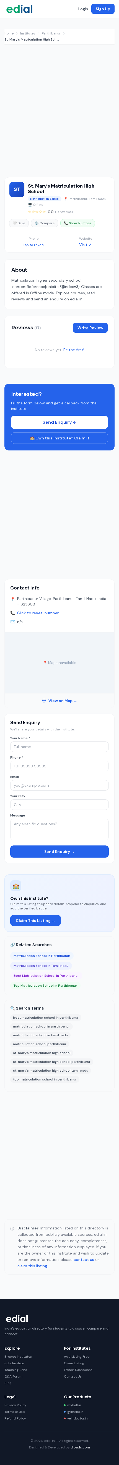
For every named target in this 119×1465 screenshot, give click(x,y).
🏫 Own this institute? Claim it (59, 438)
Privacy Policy (15, 1405)
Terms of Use (14, 1412)
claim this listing (32, 1265)
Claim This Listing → (35, 920)
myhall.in (74, 1405)
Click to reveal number (38, 612)
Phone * (16, 757)
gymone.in (75, 1412)
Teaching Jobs (15, 1370)
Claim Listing (74, 1363)
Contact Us (73, 1376)
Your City (17, 796)
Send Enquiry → (59, 851)
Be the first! (73, 349)
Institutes (27, 33)
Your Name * (20, 738)
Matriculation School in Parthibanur (42, 956)
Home (9, 33)
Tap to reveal (33, 245)
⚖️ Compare (45, 223)
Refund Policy (15, 1418)
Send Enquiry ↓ (60, 422)
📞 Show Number (77, 223)
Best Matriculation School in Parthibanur (46, 975)
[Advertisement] (59, 113)
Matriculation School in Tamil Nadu (41, 966)
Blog (7, 1383)
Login (83, 8)
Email (14, 777)
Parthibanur (51, 33)
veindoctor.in (77, 1418)
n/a (20, 621)
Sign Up (103, 8)
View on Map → (62, 700)
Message (17, 815)
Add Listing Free (76, 1356)
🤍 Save (19, 223)
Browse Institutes (18, 1356)
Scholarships (14, 1363)
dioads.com (80, 1447)
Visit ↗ (85, 244)
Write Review (90, 327)
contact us (84, 1259)
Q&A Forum (13, 1376)
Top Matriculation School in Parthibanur (45, 985)
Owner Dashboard (78, 1370)
